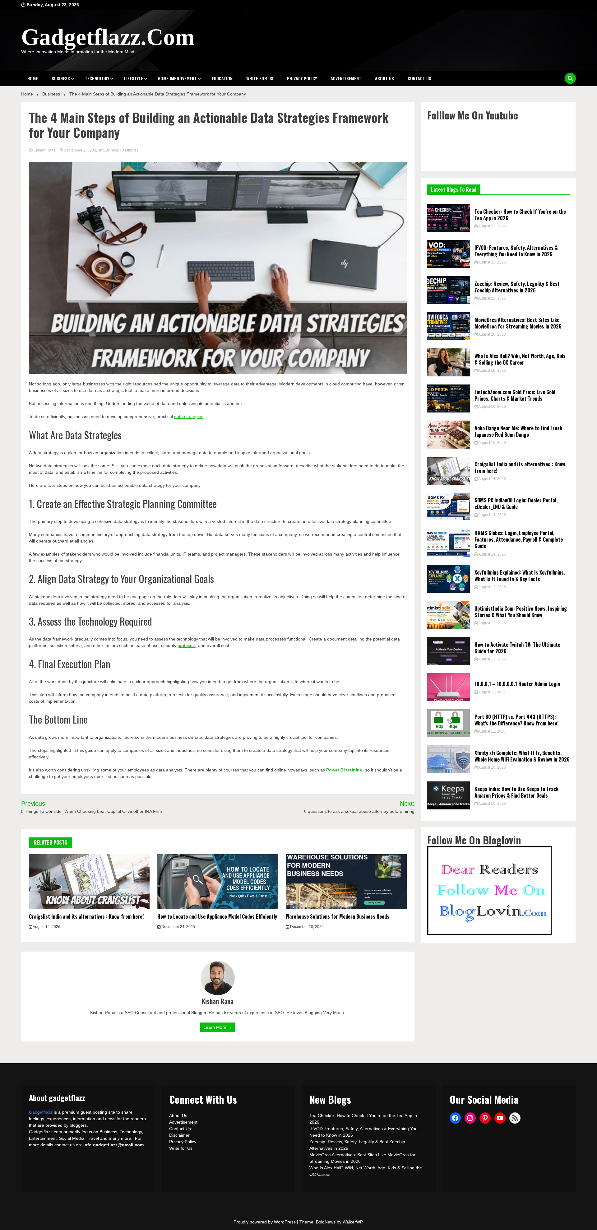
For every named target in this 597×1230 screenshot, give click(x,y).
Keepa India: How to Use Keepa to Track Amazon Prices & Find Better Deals (516, 792)
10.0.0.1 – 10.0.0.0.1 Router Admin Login (517, 683)
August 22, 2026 (492, 226)
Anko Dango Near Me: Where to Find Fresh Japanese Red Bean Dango (518, 431)
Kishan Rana (45, 150)
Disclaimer (179, 1135)
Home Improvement (177, 78)
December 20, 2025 (306, 927)
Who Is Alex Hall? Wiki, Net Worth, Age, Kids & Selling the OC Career (520, 359)
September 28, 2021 (81, 150)
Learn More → (217, 1027)
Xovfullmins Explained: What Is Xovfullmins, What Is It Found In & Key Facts (519, 576)
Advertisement (346, 78)
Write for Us (259, 78)
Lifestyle (133, 78)
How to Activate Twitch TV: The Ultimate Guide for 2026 (517, 648)
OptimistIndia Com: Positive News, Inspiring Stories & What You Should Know (520, 612)
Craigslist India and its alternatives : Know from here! (86, 916)
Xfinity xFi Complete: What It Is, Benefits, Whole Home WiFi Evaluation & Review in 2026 (522, 756)
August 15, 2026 (492, 442)
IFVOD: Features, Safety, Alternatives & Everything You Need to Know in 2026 (516, 251)
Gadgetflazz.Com (107, 37)
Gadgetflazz (41, 1112)
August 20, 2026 (492, 334)
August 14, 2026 (46, 927)
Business (61, 78)
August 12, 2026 (492, 587)
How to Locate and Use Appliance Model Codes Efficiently (217, 916)
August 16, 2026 (492, 370)
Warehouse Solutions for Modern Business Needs (337, 916)
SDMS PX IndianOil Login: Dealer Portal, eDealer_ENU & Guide (516, 503)
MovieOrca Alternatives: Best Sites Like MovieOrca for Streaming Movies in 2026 (518, 323)
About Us (384, 78)
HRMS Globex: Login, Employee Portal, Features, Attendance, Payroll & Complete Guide (518, 539)
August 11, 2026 (492, 692)
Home (32, 78)
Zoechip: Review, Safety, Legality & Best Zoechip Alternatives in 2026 (517, 287)
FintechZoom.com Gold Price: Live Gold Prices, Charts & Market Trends (514, 395)
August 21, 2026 (492, 298)
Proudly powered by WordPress (265, 1221)
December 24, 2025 (177, 927)
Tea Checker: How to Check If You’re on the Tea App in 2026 (520, 215)
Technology (97, 78)
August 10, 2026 (492, 767)
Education (222, 78)
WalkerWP (352, 1221)
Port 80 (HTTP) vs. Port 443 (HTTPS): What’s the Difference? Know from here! (516, 720)
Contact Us (419, 78)
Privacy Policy (302, 78)
